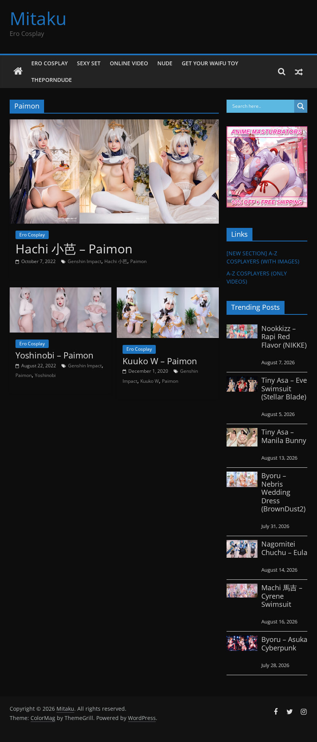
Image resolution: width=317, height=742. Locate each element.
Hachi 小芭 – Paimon (74, 248)
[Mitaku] (18, 71)
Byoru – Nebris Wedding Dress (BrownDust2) (283, 492)
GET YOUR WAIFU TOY (210, 63)
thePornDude (51, 79)
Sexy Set (89, 63)
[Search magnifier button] (300, 106)
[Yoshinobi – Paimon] (60, 292)
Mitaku (38, 18)
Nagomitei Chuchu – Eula (284, 548)
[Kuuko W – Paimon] (167, 292)
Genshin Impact (84, 261)
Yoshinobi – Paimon (54, 355)
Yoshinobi (45, 375)
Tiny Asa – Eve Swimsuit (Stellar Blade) (284, 388)
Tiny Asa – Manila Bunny (283, 436)
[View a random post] (298, 71)
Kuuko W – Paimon (160, 361)
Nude (164, 63)
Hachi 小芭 (115, 261)
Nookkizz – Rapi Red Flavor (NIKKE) (284, 337)
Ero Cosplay (49, 63)
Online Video (129, 63)
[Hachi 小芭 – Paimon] (114, 124)
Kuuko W (149, 381)
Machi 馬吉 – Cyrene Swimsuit (281, 596)
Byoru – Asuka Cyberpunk (284, 643)
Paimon (138, 261)
